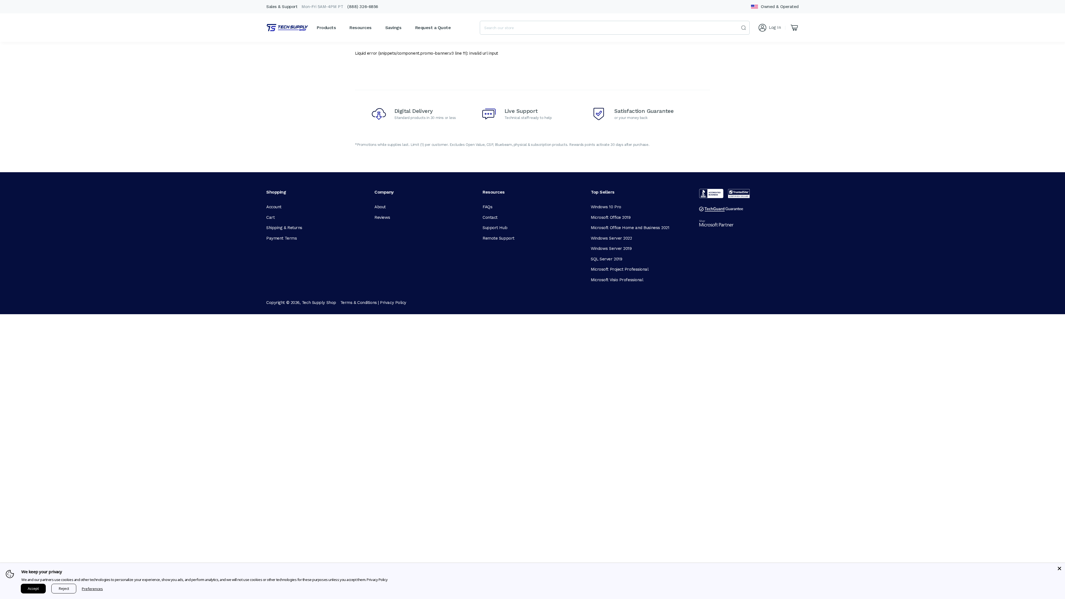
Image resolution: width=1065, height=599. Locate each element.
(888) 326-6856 (362, 6)
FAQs (487, 206)
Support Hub (495, 227)
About (380, 206)
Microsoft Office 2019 (611, 217)
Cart (270, 217)
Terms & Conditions (358, 302)
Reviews (382, 217)
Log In (775, 27)
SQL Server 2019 (606, 259)
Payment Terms (281, 238)
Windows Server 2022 (611, 238)
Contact (490, 217)
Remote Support (498, 238)
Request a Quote (433, 27)
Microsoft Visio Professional (617, 279)
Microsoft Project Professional (620, 269)
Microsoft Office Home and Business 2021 (630, 227)
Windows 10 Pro (606, 206)
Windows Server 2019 (611, 248)
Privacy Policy (393, 302)
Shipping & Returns (284, 227)
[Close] (1059, 568)
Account (274, 206)
